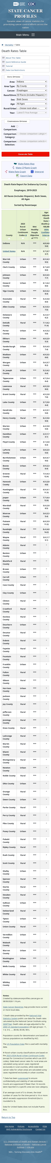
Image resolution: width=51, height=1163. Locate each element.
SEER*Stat (7, 1024)
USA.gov (30, 1147)
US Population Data (15, 1044)
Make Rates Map (26, 163)
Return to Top (8, 1117)
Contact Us (40, 1129)
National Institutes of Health (17, 1144)
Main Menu (22, 34)
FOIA (45, 1126)
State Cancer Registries (13, 1007)
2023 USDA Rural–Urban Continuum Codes (25, 1055)
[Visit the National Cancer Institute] (19, 2)
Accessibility (33, 1126)
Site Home (9, 1126)
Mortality (9, 44)
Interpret (39, 171)
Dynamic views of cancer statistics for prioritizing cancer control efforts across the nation (25, 24)
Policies (21, 1126)
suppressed (23, 1078)
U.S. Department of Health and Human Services (25, 1141)
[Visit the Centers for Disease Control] (32, 2)
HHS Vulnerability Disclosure (19, 1129)
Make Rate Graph (17, 171)
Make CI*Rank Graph (26, 167)
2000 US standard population (16, 1027)
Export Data (26, 175)
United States (9, 251)
